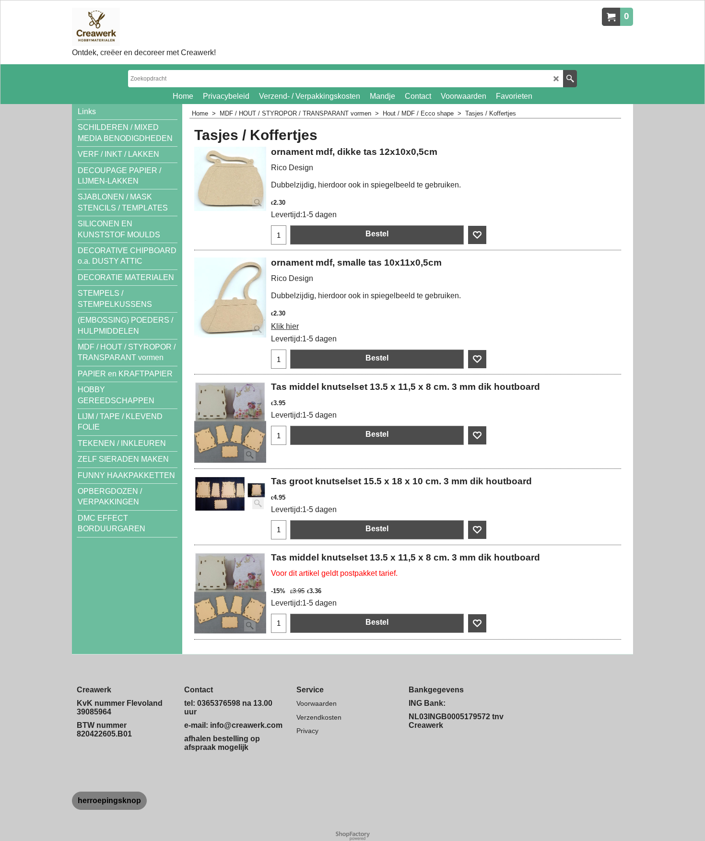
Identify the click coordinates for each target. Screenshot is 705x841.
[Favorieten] (477, 235)
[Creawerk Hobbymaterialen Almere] (144, 27)
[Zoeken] (570, 78)
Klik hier (285, 326)
